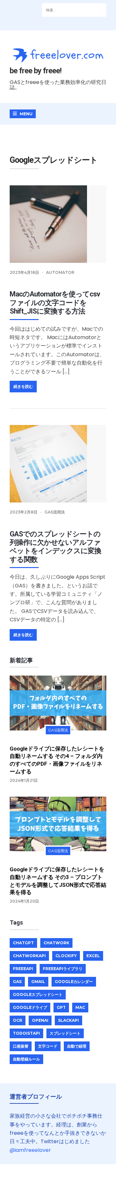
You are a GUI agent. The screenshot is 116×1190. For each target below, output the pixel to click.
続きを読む (23, 386)
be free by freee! (36, 70)
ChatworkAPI (29, 955)
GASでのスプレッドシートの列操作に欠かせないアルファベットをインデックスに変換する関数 (55, 547)
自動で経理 (76, 1046)
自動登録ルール (26, 1059)
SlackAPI (68, 1020)
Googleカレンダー (74, 981)
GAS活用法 (54, 512)
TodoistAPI (26, 1033)
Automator (60, 272)
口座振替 (20, 1046)
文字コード (47, 1046)
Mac (80, 1007)
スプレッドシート (65, 1033)
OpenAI (40, 1020)
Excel (93, 955)
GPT (61, 1007)
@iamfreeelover (30, 1150)
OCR (17, 1020)
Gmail (38, 981)
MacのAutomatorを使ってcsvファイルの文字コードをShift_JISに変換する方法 (55, 302)
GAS (17, 981)
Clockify (66, 955)
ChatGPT (23, 942)
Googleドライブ (30, 1007)
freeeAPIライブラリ (62, 968)
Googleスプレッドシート (38, 994)
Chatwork (56, 942)
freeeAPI (23, 968)
